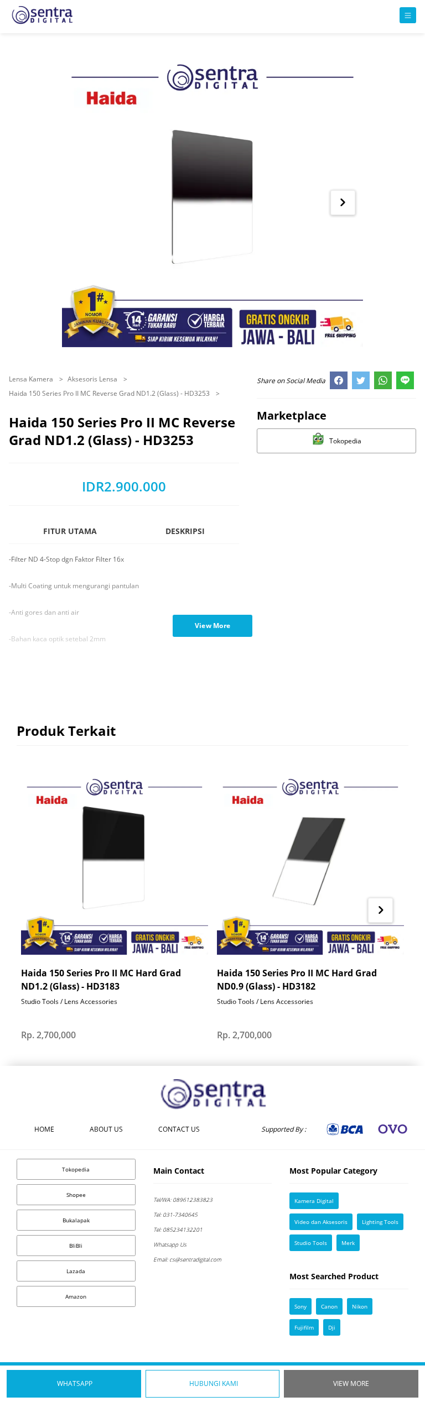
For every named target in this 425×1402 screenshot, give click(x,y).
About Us (106, 1129)
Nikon (359, 1306)
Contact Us (179, 1129)
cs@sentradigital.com (187, 1259)
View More (351, 1383)
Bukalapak (76, 1220)
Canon (329, 1306)
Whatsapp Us (169, 1244)
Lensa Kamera (32, 379)
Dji (331, 1327)
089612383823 (182, 1200)
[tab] (70, 536)
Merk (348, 1243)
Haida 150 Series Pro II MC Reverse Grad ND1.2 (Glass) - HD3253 (110, 393)
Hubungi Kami (213, 1383)
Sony (300, 1306)
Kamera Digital (314, 1201)
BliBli (75, 1245)
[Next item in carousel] (342, 202)
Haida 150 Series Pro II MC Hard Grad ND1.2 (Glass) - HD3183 (101, 979)
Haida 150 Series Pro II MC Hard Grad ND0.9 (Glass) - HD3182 (297, 979)
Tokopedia (76, 1169)
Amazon (75, 1296)
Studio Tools (310, 1243)
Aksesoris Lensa (93, 379)
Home (44, 1129)
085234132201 (178, 1229)
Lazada (75, 1271)
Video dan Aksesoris (321, 1222)
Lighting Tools (380, 1222)
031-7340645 (175, 1214)
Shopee (76, 1195)
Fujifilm (304, 1327)
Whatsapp (74, 1383)
